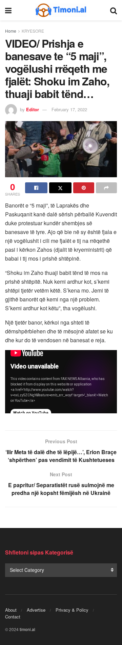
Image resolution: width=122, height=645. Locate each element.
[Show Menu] (8, 10)
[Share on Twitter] (60, 187)
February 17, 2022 (69, 109)
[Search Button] (113, 10)
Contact (12, 616)
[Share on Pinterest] (83, 187)
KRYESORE (33, 31)
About (11, 610)
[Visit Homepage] (61, 10)
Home (10, 31)
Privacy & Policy (72, 610)
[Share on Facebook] (36, 187)
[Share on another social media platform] (106, 187)
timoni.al (27, 629)
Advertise (36, 610)
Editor (32, 109)
